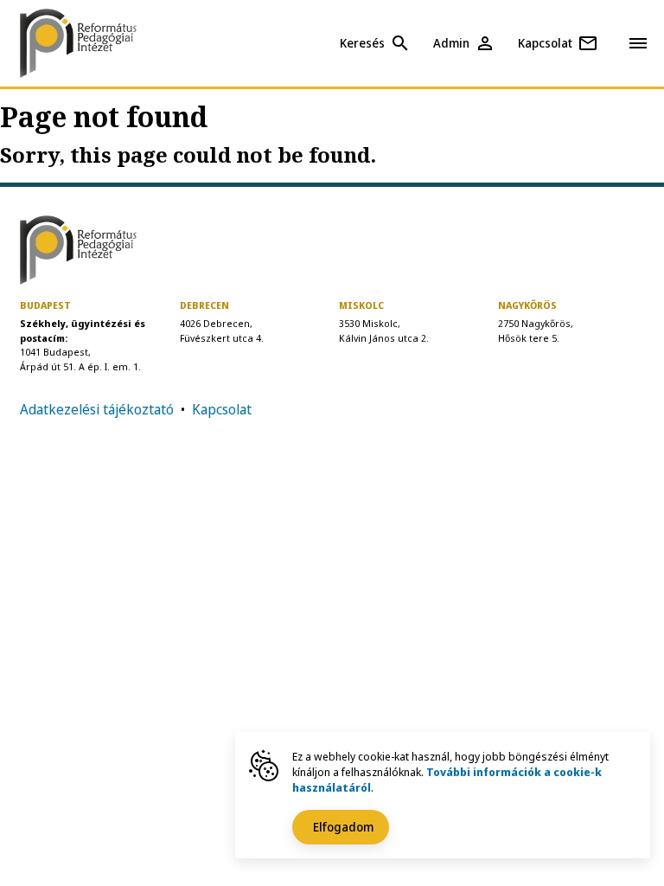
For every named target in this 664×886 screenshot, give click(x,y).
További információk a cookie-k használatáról (447, 779)
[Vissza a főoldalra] (93, 43)
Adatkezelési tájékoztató (97, 409)
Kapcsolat (222, 409)
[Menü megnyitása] (638, 42)
